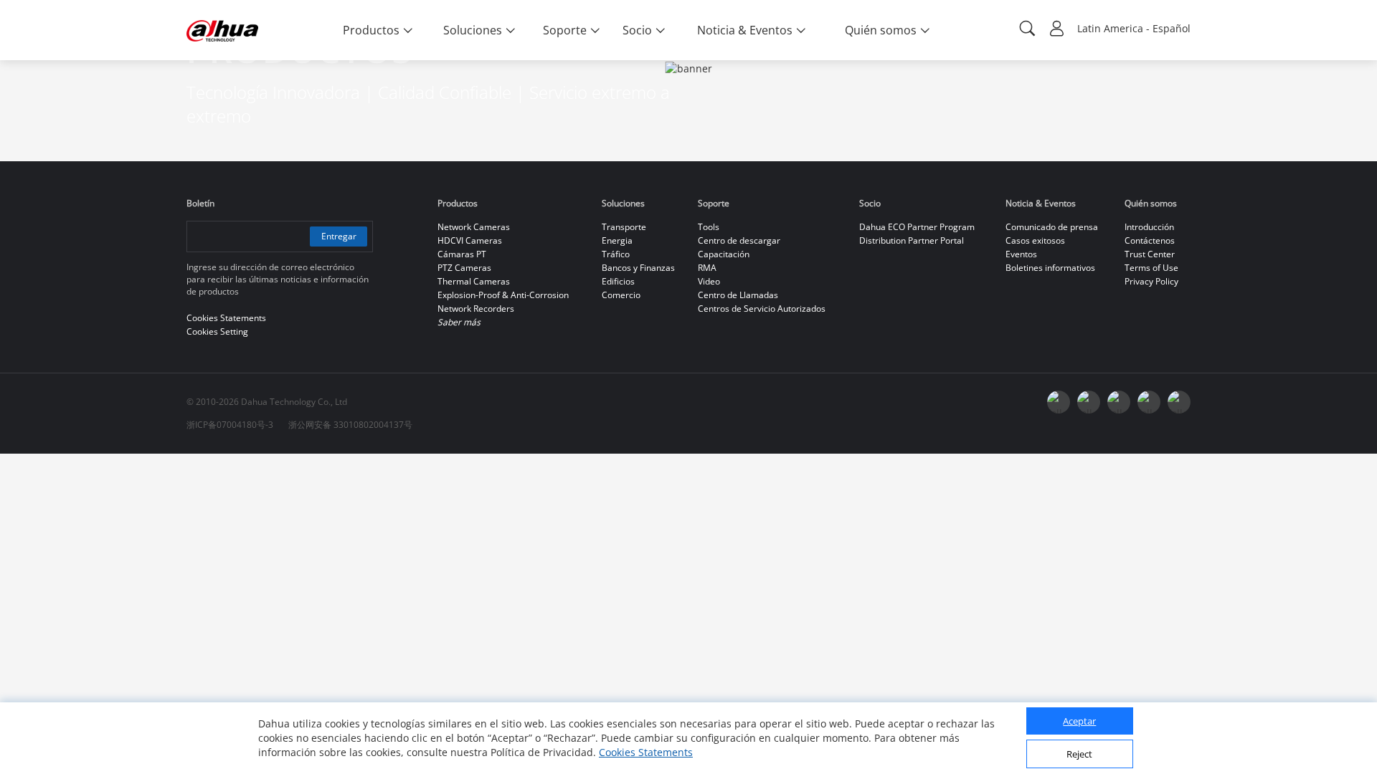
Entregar (338, 236)
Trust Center (1150, 254)
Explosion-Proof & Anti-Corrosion (503, 295)
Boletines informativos (1050, 268)
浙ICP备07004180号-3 (229, 425)
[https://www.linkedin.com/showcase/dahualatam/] (1118, 402)
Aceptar (1079, 721)
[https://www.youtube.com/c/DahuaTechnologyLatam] (1088, 402)
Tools (708, 227)
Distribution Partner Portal (911, 240)
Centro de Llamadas (738, 295)
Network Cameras (473, 227)
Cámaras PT (461, 254)
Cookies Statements (646, 752)
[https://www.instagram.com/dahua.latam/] (1148, 402)
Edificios (618, 281)
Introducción (1149, 227)
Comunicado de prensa (1051, 227)
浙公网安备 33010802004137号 (350, 425)
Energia (617, 240)
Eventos (1021, 254)
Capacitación (723, 254)
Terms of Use (1151, 268)
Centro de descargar (739, 240)
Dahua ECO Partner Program (917, 227)
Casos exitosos (1035, 240)
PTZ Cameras (464, 268)
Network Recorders (475, 308)
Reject (1079, 754)
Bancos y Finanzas (638, 268)
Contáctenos (1150, 240)
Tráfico (616, 254)
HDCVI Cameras (469, 240)
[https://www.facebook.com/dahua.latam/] (1058, 402)
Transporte (624, 227)
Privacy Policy (1151, 281)
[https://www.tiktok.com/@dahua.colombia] (1179, 402)
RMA (707, 268)
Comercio (621, 295)
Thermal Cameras (473, 281)
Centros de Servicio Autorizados (761, 308)
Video (709, 281)
